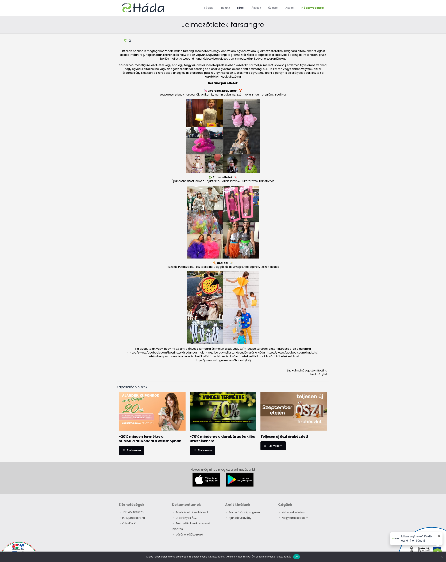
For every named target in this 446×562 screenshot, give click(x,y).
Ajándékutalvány (240, 518)
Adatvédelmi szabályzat (191, 512)
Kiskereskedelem (293, 512)
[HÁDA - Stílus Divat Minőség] (143, 8)
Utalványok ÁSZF (186, 518)
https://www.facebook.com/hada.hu (292, 353)
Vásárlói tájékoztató (189, 535)
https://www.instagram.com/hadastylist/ (223, 360)
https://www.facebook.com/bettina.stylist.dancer (163, 353)
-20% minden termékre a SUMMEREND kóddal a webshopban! (151, 438)
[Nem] (441, 557)
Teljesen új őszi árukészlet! (284, 436)
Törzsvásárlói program (244, 512)
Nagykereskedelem (295, 518)
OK (296, 556)
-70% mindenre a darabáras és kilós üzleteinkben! (222, 438)
